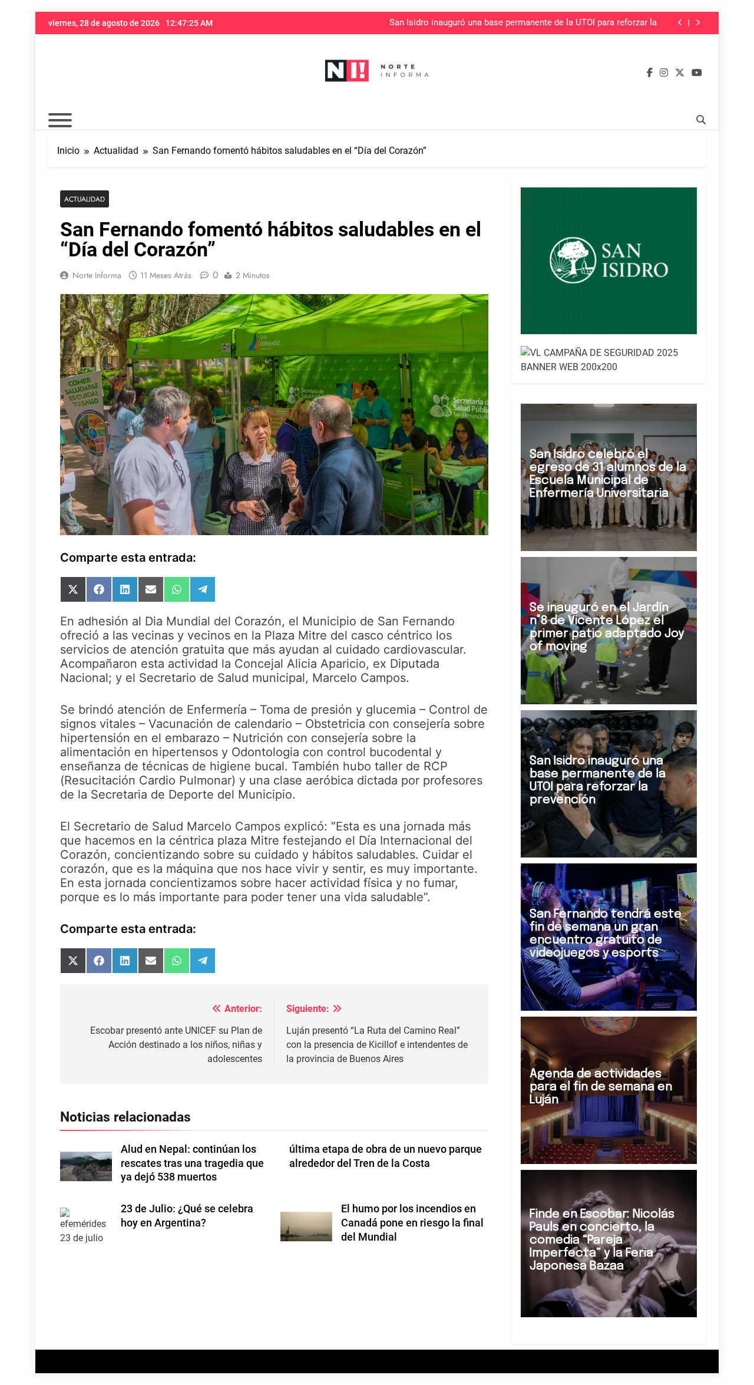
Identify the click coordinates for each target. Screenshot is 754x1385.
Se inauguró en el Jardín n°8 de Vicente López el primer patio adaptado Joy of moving (607, 627)
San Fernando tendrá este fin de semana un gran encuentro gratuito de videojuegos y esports (606, 933)
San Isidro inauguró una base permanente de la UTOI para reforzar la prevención (523, 23)
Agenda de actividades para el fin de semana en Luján (601, 1087)
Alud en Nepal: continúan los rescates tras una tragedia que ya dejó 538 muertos (192, 1163)
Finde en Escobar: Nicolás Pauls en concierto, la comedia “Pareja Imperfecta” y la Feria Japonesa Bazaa (602, 1240)
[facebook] (649, 73)
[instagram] (664, 73)
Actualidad (84, 199)
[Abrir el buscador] (701, 119)
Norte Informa (96, 275)
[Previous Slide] (680, 23)
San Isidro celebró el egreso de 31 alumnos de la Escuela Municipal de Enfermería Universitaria (608, 474)
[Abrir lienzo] (60, 120)
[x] (680, 73)
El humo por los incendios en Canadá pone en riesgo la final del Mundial (412, 1223)
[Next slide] (698, 23)
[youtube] (697, 73)
